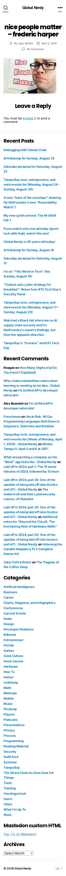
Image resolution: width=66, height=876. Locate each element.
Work (7, 815)
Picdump (10, 709)
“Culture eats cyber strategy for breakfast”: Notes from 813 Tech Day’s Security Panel (32, 289)
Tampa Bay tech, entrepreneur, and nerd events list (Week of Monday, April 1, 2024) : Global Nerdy (33, 439)
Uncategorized (15, 793)
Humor (9, 677)
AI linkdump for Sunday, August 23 (29, 158)
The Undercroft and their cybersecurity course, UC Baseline (29, 494)
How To (9, 672)
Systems (10, 762)
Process (10, 735)
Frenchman (12, 416)
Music (8, 704)
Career (9, 597)
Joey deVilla (25, 43)
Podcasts (11, 720)
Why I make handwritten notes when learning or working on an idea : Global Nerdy (31, 385)
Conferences (13, 608)
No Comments (35, 49)
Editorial (10, 634)
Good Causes (13, 661)
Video (8, 804)
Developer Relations (19, 629)
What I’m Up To (15, 809)
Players (9, 714)
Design (9, 624)
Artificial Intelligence (19, 587)
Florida (9, 645)
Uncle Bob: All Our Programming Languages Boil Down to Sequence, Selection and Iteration (32, 421)
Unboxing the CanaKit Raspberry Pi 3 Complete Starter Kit (33, 549)
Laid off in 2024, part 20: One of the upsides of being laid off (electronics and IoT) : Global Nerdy (31, 484)
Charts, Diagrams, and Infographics (29, 603)
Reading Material (16, 746)
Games (9, 650)
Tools (8, 783)
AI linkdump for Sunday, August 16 (29, 250)
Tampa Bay (12, 767)
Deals (8, 619)
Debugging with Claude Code (25, 150)
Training (10, 788)
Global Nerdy (33, 7)
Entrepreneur (13, 640)
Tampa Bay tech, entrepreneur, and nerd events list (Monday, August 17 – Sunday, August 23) (31, 307)
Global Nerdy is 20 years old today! (29, 242)
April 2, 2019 (49, 43)
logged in (29, 118)
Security (10, 751)
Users (8, 799)
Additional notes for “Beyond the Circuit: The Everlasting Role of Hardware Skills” (31, 521)
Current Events (15, 613)
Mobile (9, 698)
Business (10, 592)
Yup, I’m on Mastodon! (20, 834)
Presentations (14, 725)
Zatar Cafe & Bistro (17, 562)
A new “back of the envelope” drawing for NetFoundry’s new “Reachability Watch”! (32, 202)
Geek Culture (13, 656)
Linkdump (11, 682)
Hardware (11, 666)
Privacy (9, 730)
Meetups (10, 693)
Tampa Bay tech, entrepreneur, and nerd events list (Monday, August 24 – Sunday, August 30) (32, 184)
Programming (14, 741)
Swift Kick (11, 757)
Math (7, 688)
